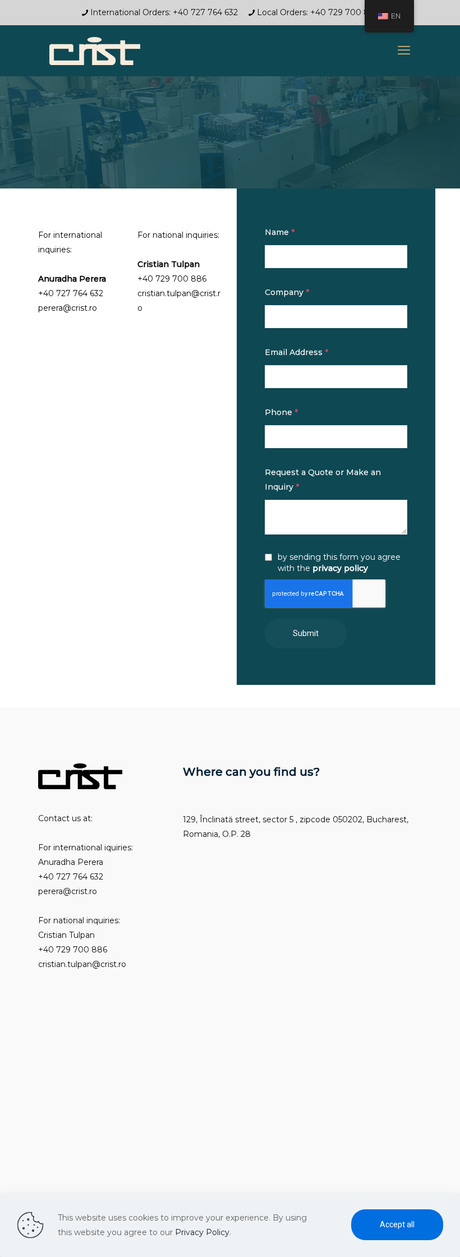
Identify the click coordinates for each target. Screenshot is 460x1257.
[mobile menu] (403, 50)
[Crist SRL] (94, 50)
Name (280, 232)
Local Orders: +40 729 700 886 (318, 12)
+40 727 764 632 (70, 293)
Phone (281, 412)
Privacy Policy (202, 1232)
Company (287, 292)
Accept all (397, 1224)
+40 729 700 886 (171, 279)
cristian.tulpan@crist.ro (82, 964)
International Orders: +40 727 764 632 (166, 12)
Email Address (296, 352)
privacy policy (340, 568)
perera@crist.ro (67, 308)
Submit (306, 633)
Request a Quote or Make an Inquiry (323, 479)
